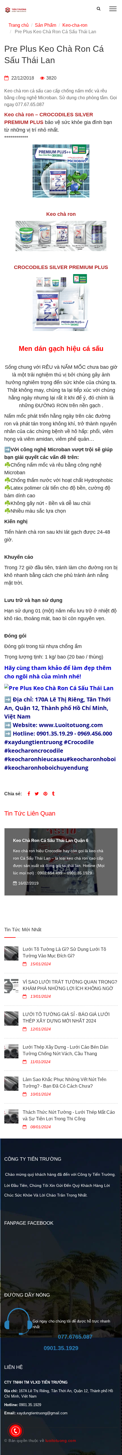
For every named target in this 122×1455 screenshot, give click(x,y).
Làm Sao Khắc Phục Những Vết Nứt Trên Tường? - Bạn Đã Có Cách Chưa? (64, 1082)
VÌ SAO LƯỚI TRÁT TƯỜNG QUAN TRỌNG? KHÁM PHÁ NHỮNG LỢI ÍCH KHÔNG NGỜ (70, 985)
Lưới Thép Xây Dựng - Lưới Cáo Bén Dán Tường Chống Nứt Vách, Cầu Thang (65, 1050)
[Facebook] (29, 793)
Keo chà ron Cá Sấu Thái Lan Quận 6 (50, 840)
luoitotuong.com (60, 1440)
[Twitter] (37, 793)
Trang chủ (19, 25)
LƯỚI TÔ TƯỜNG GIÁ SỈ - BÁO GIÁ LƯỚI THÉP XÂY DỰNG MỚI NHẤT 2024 (66, 1017)
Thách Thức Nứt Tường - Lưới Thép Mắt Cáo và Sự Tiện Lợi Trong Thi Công (69, 1115)
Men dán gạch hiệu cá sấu (61, 348)
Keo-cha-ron (74, 25)
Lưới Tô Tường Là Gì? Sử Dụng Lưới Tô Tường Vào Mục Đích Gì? (64, 952)
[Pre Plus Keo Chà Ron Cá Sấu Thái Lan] (45, 793)
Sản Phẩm (45, 25)
